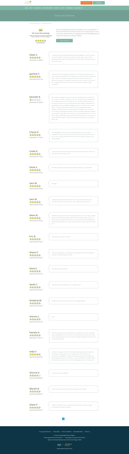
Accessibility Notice (78, 431)
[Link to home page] (25, 3)
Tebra (71, 448)
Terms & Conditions (66, 431)
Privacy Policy (56, 431)
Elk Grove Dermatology (34, 23)
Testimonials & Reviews (46, 23)
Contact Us (87, 431)
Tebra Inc (49, 431)
